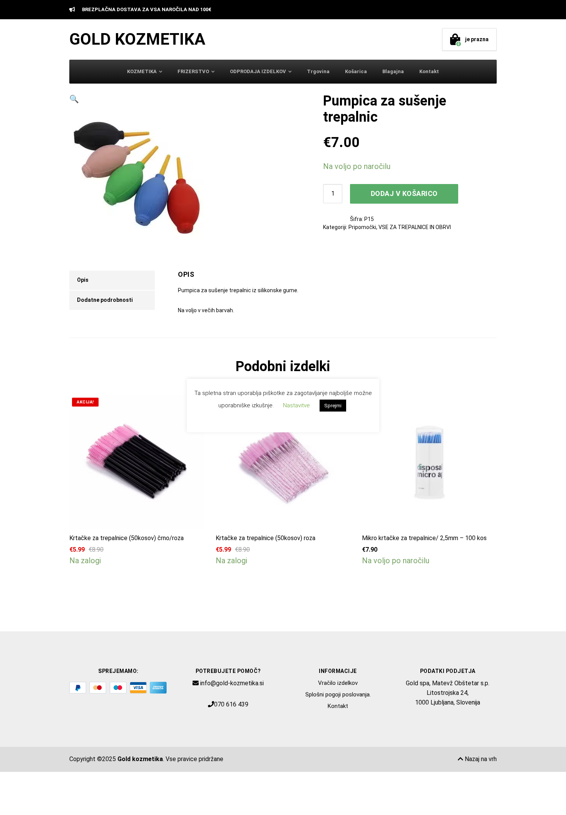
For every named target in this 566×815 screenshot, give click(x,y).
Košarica (356, 71)
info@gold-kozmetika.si (232, 683)
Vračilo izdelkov (338, 682)
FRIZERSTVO (193, 71)
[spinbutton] (332, 193)
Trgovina (318, 71)
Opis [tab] (83, 280)
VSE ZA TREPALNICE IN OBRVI (414, 227)
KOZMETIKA (142, 71)
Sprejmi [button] (333, 405)
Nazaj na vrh (480, 759)
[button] (184, 99)
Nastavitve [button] (296, 405)
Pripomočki (362, 227)
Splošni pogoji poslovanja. (338, 694)
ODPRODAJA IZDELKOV (258, 71)
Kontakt (429, 71)
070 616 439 (231, 704)
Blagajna (393, 71)
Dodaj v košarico (404, 193)
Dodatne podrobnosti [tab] (105, 300)
